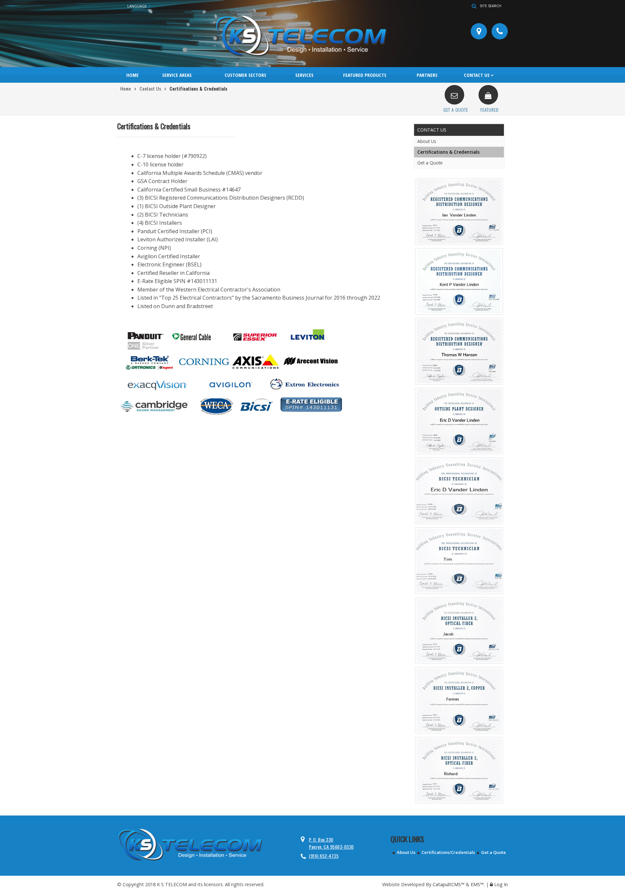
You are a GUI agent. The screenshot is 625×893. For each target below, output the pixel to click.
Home (132, 75)
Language (137, 6)
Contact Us (477, 75)
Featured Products (364, 75)
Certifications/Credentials (448, 852)
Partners (427, 75)
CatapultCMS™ (449, 884)
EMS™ (477, 884)
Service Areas (177, 75)
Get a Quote (430, 163)
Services (304, 75)
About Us (426, 141)
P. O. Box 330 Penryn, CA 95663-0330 (331, 843)
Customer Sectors (245, 75)
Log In (501, 884)
